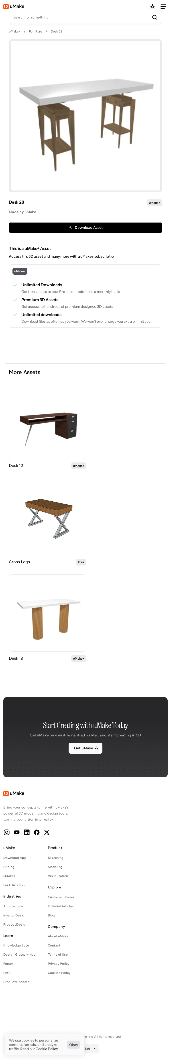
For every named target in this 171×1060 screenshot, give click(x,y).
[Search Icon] (85, 17)
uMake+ (14, 31)
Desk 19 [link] (16, 658)
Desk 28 (57, 31)
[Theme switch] (152, 6)
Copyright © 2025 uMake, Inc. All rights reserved (85, 1037)
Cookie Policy (47, 1049)
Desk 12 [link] (16, 465)
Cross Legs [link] (19, 561)
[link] (47, 420)
